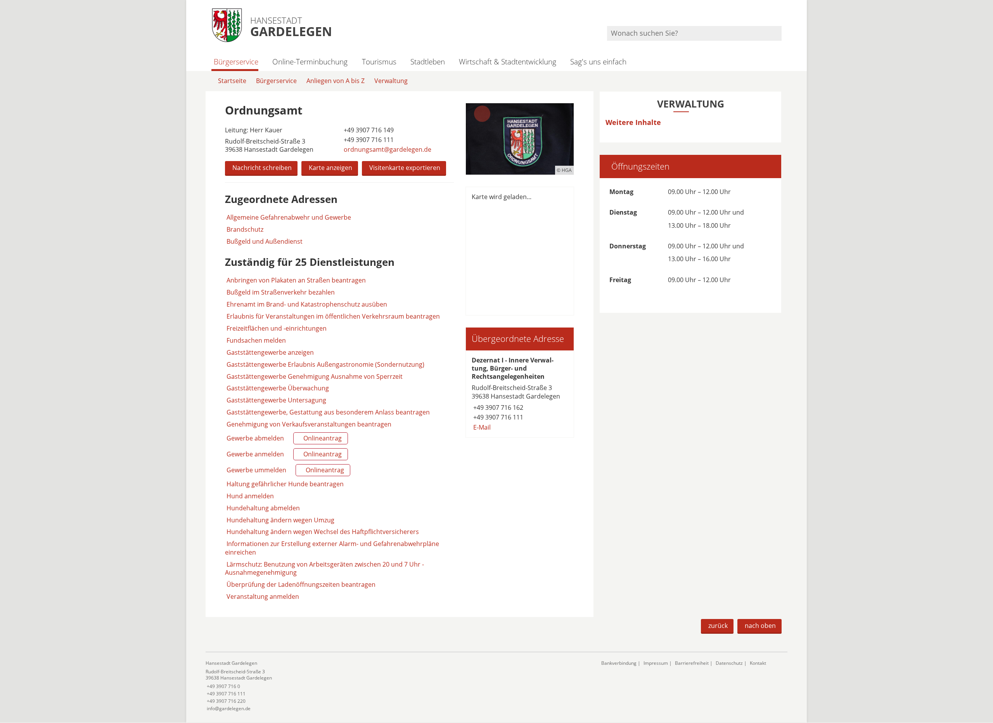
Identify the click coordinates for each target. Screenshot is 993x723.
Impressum (656, 663)
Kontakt (758, 663)
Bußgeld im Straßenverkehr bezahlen (281, 292)
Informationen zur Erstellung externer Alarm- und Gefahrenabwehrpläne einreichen (332, 547)
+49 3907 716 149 (368, 130)
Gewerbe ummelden (284, 470)
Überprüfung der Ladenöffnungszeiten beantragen (301, 584)
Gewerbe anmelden (283, 454)
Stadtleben (427, 61)
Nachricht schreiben (262, 167)
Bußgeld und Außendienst (265, 242)
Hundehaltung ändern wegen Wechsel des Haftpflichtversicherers (323, 531)
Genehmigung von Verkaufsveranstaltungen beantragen (309, 424)
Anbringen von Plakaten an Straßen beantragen (296, 280)
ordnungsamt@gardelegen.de (386, 149)
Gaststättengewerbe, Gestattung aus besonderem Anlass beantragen (328, 412)
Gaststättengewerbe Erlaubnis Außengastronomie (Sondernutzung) (325, 364)
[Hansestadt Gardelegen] (398, 686)
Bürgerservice (236, 61)
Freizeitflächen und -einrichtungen (277, 328)
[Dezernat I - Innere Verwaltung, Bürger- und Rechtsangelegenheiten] (520, 394)
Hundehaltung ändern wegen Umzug (280, 520)
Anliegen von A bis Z (335, 80)
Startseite (232, 80)
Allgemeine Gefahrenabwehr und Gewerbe (289, 217)
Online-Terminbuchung (310, 61)
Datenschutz (729, 663)
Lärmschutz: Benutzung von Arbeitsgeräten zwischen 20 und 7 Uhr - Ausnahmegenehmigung (324, 568)
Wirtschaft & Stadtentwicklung (507, 61)
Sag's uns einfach (598, 61)
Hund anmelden (250, 496)
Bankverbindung (619, 663)
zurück (718, 625)
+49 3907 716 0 (223, 686)
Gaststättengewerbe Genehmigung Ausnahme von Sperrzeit (315, 376)
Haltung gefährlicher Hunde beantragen (285, 484)
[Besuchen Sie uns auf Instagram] (780, 15)
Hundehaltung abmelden (263, 508)
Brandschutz (245, 229)
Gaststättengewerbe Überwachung (278, 388)
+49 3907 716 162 (497, 407)
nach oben (760, 625)
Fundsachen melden (256, 340)
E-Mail (481, 427)
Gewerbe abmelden (283, 438)
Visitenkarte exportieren (404, 167)
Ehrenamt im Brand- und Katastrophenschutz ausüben (307, 304)
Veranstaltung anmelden (263, 596)
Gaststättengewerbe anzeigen (270, 352)
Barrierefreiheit (692, 663)
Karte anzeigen (330, 167)
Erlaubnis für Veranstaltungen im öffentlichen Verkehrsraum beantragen (333, 316)
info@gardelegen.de (228, 708)
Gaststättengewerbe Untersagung (276, 400)
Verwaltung (391, 80)
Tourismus (379, 61)
